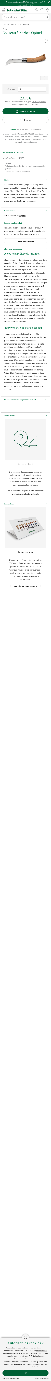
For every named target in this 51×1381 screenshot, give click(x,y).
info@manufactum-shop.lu (27, 494)
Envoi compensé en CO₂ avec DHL (25, 104)
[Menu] (4, 9)
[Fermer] (49, 1)
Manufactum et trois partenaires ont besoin (22, 1348)
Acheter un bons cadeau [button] (25, 586)
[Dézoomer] (42, 78)
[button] (47, 41)
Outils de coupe (23, 24)
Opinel (22, 215)
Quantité (11, 89)
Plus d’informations (42, 1379)
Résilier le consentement (11, 1379)
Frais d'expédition (39, 102)
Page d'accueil (8, 24)
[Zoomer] (46, 78)
